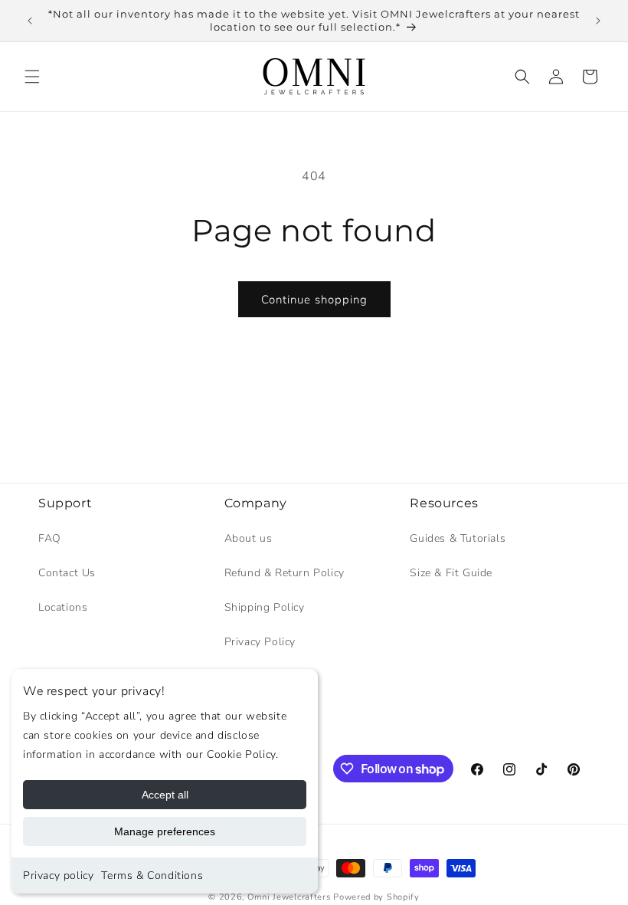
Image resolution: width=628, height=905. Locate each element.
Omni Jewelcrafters (289, 897)
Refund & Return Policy (284, 573)
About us (248, 538)
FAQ (49, 538)
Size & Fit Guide (451, 573)
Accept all (165, 795)
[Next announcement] (598, 21)
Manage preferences (164, 831)
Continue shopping (314, 299)
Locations (62, 607)
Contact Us (67, 573)
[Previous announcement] (30, 21)
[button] (32, 76)
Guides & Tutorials (457, 538)
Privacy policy (58, 875)
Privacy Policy (260, 641)
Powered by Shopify (376, 897)
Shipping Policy (264, 607)
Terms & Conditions (152, 875)
